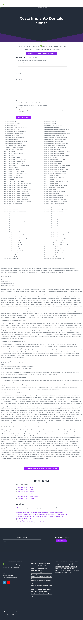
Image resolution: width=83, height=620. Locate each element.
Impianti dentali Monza (41, 516)
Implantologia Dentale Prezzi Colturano (41, 581)
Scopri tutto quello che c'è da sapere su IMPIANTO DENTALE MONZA (34, 507)
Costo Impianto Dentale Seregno (26, 492)
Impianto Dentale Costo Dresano (39, 568)
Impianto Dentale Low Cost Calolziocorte (41, 589)
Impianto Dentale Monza (71, 567)
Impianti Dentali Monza (65, 572)
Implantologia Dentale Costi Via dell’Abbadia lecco (42, 586)
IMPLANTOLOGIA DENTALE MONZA (13, 3)
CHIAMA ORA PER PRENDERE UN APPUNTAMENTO (41, 53)
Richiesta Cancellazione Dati (25, 611)
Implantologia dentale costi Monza (39, 513)
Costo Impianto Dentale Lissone (25, 489)
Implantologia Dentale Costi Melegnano (41, 566)
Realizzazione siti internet (22, 613)
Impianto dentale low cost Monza (56, 516)
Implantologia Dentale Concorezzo (39, 592)
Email (19, 74)
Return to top (77, 611)
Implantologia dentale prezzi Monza (34, 514)
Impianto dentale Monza (49, 514)
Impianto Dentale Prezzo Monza (63, 569)
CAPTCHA (20, 114)
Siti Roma (13, 615)
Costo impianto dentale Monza (23, 518)
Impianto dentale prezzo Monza (27, 516)
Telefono (20, 68)
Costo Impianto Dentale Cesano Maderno (28, 496)
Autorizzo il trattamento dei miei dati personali (32, 103)
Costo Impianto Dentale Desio (25, 494)
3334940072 (10, 575)
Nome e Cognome (22, 62)
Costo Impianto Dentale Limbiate (26, 498)
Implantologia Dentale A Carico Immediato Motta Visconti (41, 573)
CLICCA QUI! (61, 540)
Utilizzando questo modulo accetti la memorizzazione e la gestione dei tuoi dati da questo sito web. (42, 111)
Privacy (20, 100)
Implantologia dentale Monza (23, 513)
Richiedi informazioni (11, 577)
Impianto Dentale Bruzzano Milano (39, 596)
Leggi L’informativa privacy (10, 611)
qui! (48, 105)
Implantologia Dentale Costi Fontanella (40, 583)
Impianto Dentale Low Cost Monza (65, 569)
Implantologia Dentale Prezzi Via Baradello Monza (41, 577)
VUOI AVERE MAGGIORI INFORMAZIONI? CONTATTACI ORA (41, 468)
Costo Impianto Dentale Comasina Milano (41, 594)
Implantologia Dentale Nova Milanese (40, 564)
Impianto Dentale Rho (36, 570)
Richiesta (20, 80)
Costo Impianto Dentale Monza (25, 487)
